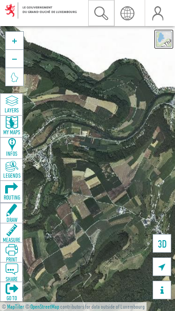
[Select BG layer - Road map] (164, 39)
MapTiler (15, 306)
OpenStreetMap (44, 306)
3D (162, 243)
